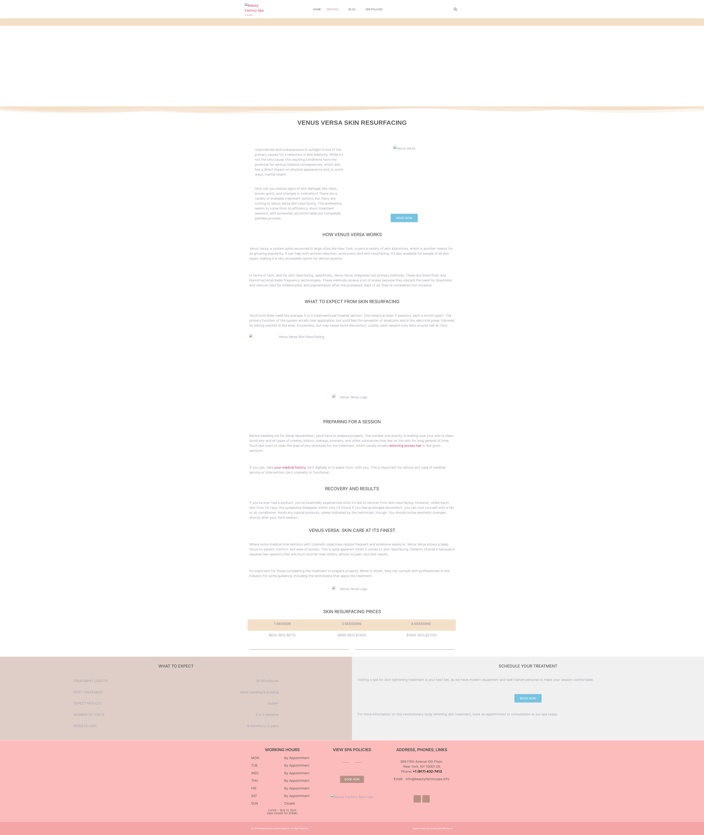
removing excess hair (405, 445)
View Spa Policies (352, 749)
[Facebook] (417, 799)
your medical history (290, 467)
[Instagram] (426, 799)
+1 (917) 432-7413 (427, 771)
